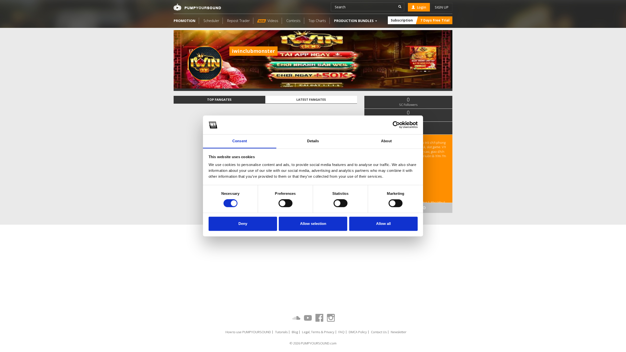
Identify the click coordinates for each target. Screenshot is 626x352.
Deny (242, 223)
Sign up (441, 7)
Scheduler (211, 20)
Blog (295, 332)
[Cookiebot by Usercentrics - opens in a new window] (396, 125)
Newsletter (398, 332)
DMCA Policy (358, 332)
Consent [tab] (239, 141)
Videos (268, 20)
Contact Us (379, 332)
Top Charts (317, 20)
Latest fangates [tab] (311, 99)
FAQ (341, 332)
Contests (293, 20)
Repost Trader (238, 20)
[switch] (285, 203)
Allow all (383, 223)
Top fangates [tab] (219, 99)
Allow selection (313, 223)
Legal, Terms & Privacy (318, 332)
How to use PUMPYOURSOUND (248, 332)
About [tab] (386, 141)
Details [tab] (313, 141)
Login (420, 7)
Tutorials (281, 332)
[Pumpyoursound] (197, 7)
